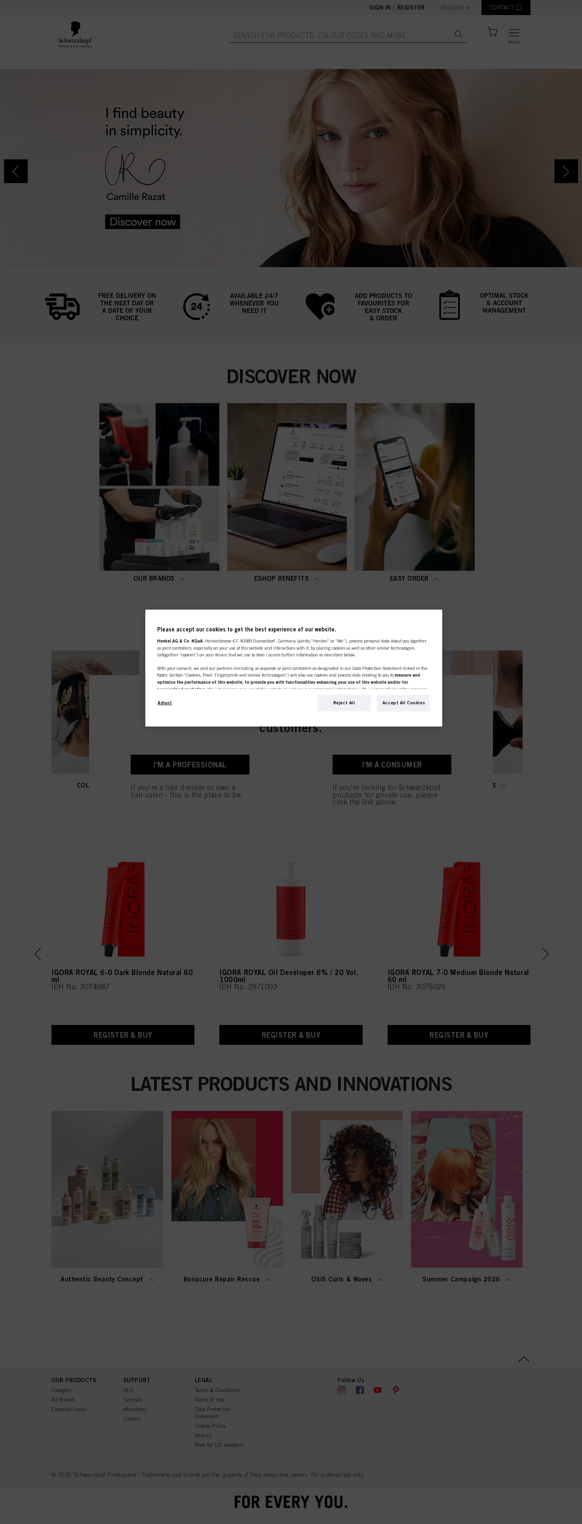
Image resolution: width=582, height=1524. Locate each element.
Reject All (344, 703)
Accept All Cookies (403, 703)
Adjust (165, 703)
